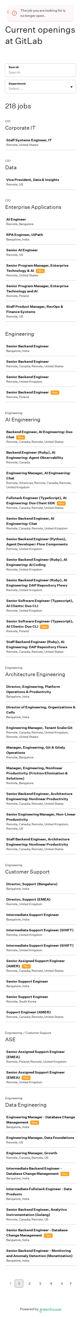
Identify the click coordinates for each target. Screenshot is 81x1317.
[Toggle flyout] (71, 87)
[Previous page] (10, 1284)
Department (17, 83)
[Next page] (70, 1284)
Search (14, 67)
